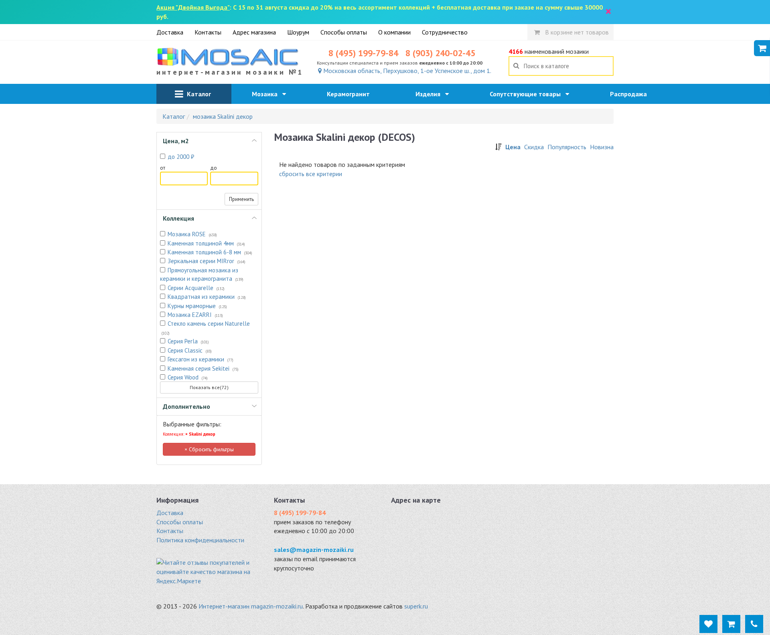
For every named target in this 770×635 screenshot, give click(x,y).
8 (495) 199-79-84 (363, 53)
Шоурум (298, 32)
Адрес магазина (254, 32)
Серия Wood (188, 377)
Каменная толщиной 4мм (206, 243)
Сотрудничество (445, 32)
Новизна (602, 147)
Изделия (430, 94)
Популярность (566, 147)
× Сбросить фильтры (209, 449)
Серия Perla (188, 341)
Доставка (169, 32)
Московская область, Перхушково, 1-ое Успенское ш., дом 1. (406, 71)
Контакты (208, 32)
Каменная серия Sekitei (203, 368)
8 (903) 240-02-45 (440, 53)
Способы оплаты (343, 32)
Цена (513, 147)
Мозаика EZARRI (195, 315)
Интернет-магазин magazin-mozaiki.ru (251, 606)
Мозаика (267, 94)
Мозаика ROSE (192, 234)
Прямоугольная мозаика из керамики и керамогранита (201, 274)
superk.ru (416, 606)
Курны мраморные (197, 306)
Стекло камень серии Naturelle (206, 327)
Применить (241, 199)
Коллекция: (189, 434)
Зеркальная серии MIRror (206, 261)
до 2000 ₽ (181, 156)
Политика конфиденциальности (200, 540)
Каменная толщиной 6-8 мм (210, 252)
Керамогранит (351, 94)
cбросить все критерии (310, 174)
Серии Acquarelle (196, 288)
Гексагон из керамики (200, 359)
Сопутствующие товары (527, 94)
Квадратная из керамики (207, 296)
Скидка (534, 147)
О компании (394, 32)
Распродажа (631, 94)
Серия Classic (190, 350)
